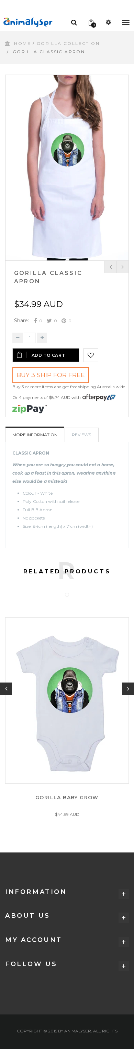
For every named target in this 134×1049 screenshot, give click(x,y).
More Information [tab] (34, 434)
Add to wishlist (90, 355)
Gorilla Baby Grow (67, 797)
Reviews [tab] (81, 434)
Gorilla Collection (68, 43)
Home (22, 43)
